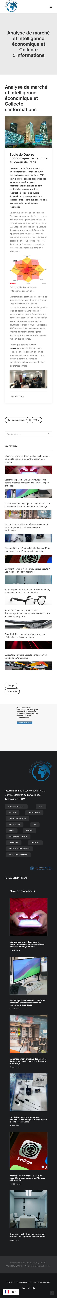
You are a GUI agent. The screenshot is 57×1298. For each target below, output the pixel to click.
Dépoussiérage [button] (14, 824)
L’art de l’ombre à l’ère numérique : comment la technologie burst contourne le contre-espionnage (26, 527)
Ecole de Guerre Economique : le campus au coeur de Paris (28, 158)
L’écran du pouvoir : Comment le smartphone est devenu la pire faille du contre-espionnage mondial (27, 459)
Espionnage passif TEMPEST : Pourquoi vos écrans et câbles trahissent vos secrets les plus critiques (27, 482)
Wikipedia (12, 691)
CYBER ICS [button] (12, 812)
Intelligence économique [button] (18, 854)
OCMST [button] (11, 830)
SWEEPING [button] (29, 830)
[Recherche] (28, 434)
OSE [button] (35, 824)
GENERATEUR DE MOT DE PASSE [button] (19, 848)
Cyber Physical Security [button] (18, 836)
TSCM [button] (41, 806)
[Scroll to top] (52, 1292)
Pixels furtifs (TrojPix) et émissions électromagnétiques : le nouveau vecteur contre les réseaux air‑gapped (27, 613)
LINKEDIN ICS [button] (35, 842)
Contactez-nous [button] (25, 722)
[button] (51, 6)
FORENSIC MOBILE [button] (34, 812)
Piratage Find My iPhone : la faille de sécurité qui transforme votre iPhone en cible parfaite (27, 1178)
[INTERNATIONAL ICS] (11, 6)
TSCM (36, 420)
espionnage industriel (25, 710)
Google (11, 685)
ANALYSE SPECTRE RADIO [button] (17, 818)
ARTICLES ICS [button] (13, 842)
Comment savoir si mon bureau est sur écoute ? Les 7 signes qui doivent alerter (28, 1235)
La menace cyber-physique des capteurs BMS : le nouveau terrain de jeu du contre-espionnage (28, 1061)
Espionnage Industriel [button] (16, 806)
